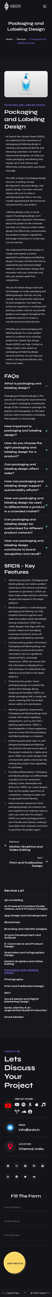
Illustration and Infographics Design (24, 953)
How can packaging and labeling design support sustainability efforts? (23, 485)
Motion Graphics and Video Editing (23, 962)
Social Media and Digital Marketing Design (21, 1000)
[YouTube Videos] (17, 1105)
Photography (13, 979)
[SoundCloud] (23, 1112)
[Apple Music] (37, 1105)
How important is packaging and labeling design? (23, 430)
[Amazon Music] (30, 1105)
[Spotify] (23, 1105)
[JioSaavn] (17, 1112)
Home (9, 39)
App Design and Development (25, 915)
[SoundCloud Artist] (30, 1112)
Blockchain (12, 922)
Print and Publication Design (24, 986)
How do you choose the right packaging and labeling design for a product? (23, 449)
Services (21, 39)
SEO (7, 992)
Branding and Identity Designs (25, 929)
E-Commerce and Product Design (23, 945)
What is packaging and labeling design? (22, 386)
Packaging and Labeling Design (24, 105)
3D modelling (13, 900)
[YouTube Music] (43, 1105)
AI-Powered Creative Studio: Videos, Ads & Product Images (25, 907)
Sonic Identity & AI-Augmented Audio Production (25, 1009)
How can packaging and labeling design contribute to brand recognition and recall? (23, 547)
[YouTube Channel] (8, 1106)
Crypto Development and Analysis (22, 936)
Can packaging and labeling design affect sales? (21, 469)
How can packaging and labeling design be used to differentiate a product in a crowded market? (24, 504)
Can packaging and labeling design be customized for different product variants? (23, 526)
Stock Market (14, 1017)
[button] (45, 6)
